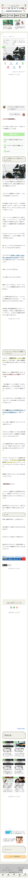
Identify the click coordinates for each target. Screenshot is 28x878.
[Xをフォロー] (11, 607)
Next (27, 25)
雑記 (10, 565)
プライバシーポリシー (7, 870)
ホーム (7, 868)
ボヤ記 (5, 565)
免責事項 (21, 870)
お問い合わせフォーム (14, 872)
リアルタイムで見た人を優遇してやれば (13, 146)
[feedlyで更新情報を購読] (14, 607)
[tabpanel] (8, 24)
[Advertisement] (14, 90)
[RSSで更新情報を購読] (17, 607)
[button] (20, 67)
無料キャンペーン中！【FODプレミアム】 (13, 556)
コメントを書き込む (14, 856)
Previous (1, 25)
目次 (13, 134)
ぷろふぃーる (21, 868)
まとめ (7, 151)
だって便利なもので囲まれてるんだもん (13, 140)
